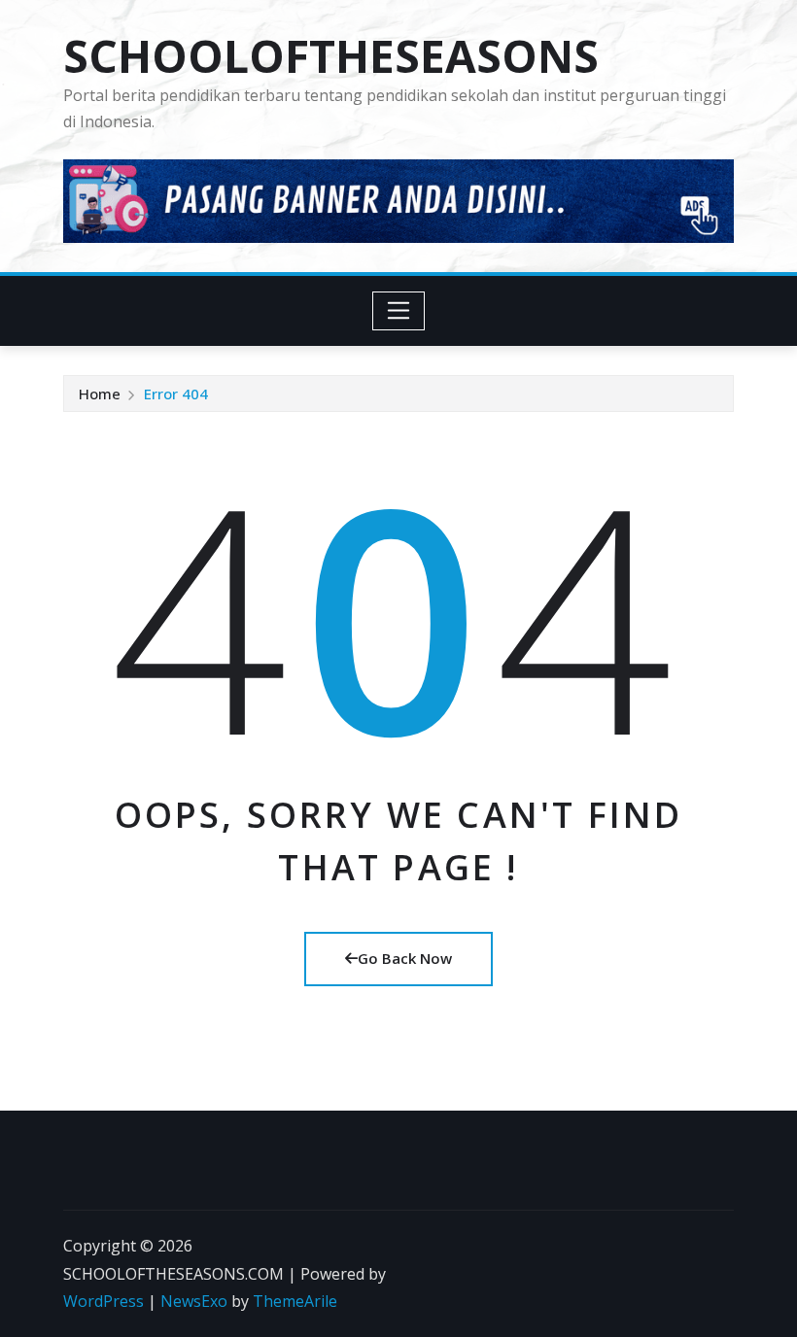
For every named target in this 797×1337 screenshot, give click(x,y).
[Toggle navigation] (399, 310)
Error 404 (176, 393)
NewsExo (193, 1301)
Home (100, 393)
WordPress (103, 1301)
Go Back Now (405, 958)
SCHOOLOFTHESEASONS (331, 55)
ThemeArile (295, 1301)
